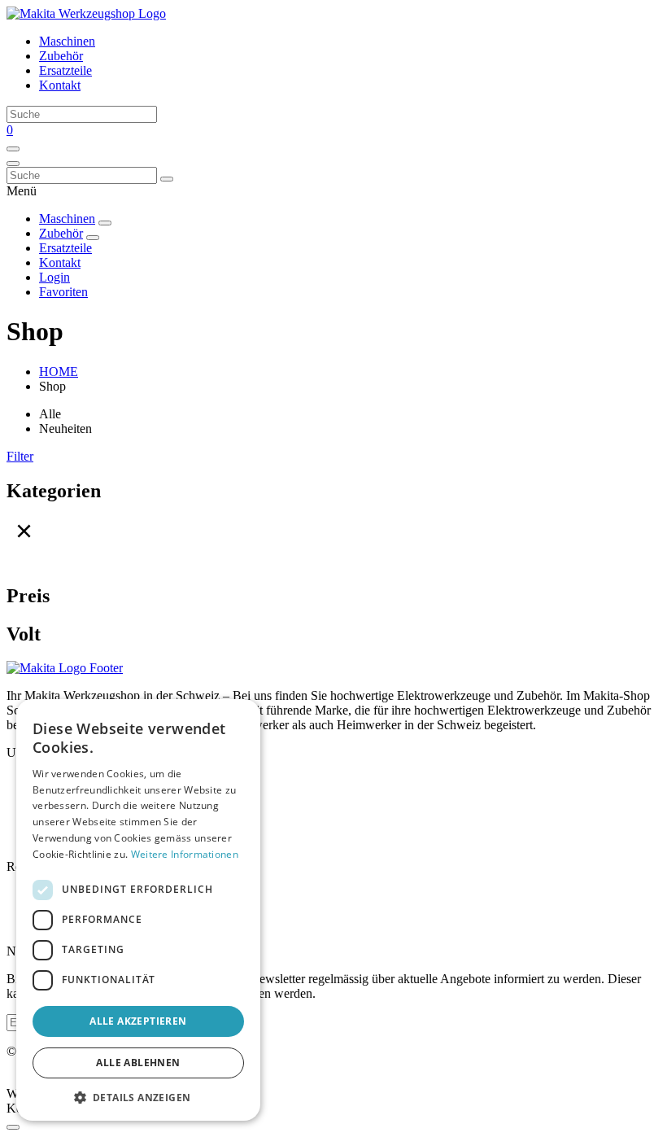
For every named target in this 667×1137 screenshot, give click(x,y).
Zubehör (61, 56)
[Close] (13, 1127)
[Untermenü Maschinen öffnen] (104, 223)
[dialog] (138, 910)
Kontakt (60, 85)
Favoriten (63, 292)
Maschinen (67, 41)
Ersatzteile (65, 70)
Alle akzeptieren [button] (137, 1021)
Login (54, 277)
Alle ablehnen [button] (138, 1062)
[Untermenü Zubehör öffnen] (92, 237)
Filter (20, 456)
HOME (58, 371)
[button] (138, 1096)
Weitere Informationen (184, 854)
